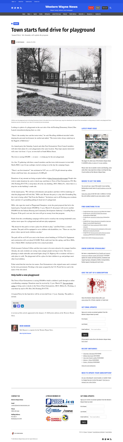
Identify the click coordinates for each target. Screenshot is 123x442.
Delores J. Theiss (87, 360)
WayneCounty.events (98, 238)
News (29, 14)
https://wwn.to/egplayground (58, 178)
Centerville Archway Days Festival (98, 213)
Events (40, 14)
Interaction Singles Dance (97, 217)
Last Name (84, 324)
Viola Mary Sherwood (89, 353)
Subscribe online (86, 194)
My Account (105, 7)
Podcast (65, 14)
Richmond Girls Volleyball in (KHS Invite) (101, 229)
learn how (84, 341)
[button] (14, 306)
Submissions (29, 1)
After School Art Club (96, 211)
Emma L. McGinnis (88, 362)
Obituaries (47, 14)
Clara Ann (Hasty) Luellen (90, 358)
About (13, 1)
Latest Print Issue (56, 14)
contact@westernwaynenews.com (20, 405)
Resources (89, 14)
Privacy (85, 432)
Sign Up (85, 334)
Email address (85, 329)
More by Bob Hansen (25, 333)
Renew (98, 7)
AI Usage (90, 432)
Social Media (109, 432)
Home (23, 14)
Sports (35, 14)
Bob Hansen (21, 42)
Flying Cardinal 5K (95, 225)
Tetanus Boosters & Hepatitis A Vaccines (101, 221)
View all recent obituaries (89, 366)
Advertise (21, 1)
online (90, 163)
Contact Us (36, 1)
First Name (84, 319)
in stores (94, 163)
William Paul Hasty (88, 356)
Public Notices (72, 14)
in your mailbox (103, 163)
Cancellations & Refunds (99, 432)
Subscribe (91, 7)
